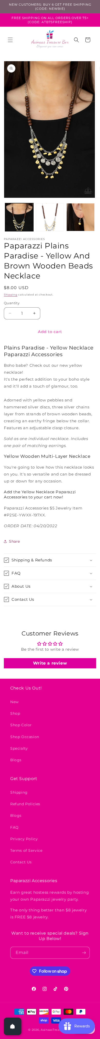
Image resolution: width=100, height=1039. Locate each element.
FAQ (14, 827)
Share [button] (14, 541)
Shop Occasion (24, 737)
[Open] (12, 1026)
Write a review (50, 663)
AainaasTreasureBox (56, 1030)
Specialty (19, 748)
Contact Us (21, 862)
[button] (10, 40)
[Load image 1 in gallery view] (19, 217)
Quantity (11, 303)
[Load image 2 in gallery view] (50, 217)
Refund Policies (25, 804)
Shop (15, 713)
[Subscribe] (83, 953)
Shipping (10, 294)
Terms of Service (26, 850)
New (14, 702)
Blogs (16, 760)
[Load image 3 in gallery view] (80, 217)
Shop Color (21, 725)
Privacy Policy (24, 839)
